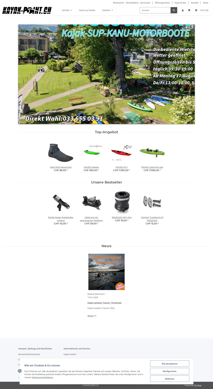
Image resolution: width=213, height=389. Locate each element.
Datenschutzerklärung (42, 377)
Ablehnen (169, 379)
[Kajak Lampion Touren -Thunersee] (106, 272)
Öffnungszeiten (162, 2)
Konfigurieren (169, 371)
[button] (183, 10)
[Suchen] (174, 10)
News (205, 2)
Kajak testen (180, 2)
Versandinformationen (29, 354)
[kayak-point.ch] (27, 10)
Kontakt (194, 2)
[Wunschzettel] (189, 10)
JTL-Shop (197, 385)
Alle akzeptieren (170, 363)
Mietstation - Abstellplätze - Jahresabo (131, 2)
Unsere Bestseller (106, 182)
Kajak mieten (70, 354)
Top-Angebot (106, 132)
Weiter (91, 315)
